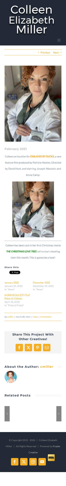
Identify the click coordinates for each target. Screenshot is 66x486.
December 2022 (41, 282)
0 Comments (45, 317)
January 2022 (12, 282)
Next (56, 52)
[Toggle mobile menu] (59, 40)
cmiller (10, 317)
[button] (7, 413)
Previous (45, 52)
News (35, 317)
